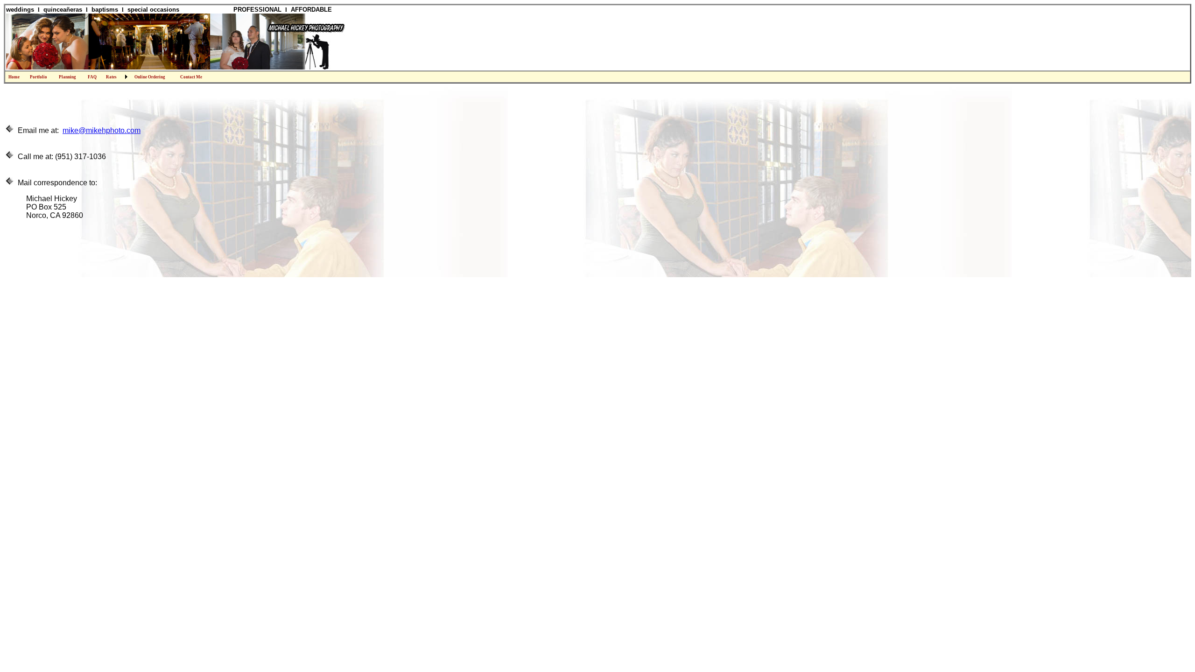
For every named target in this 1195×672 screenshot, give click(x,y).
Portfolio (38, 77)
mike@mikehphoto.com (102, 130)
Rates (111, 77)
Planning (67, 77)
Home (14, 77)
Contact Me (191, 77)
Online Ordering (149, 77)
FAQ (92, 77)
